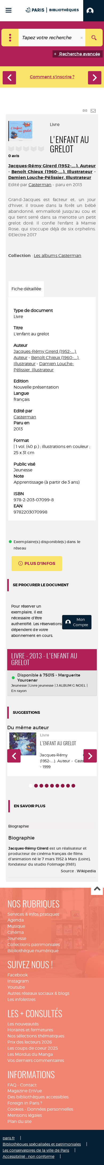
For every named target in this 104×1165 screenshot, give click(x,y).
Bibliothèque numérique (32, 950)
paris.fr (9, 1138)
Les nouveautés (23, 1023)
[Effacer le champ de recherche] (82, 37)
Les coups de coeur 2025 (32, 1048)
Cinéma (15, 932)
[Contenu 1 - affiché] (31, 786)
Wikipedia (86, 871)
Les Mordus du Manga (30, 1054)
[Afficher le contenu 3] (41, 786)
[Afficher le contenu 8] (68, 786)
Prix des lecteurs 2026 (29, 1042)
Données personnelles (50, 1109)
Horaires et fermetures (30, 1029)
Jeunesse (16, 938)
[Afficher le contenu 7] (63, 786)
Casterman (40, 184)
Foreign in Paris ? (24, 1103)
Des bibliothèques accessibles (38, 1096)
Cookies (15, 1109)
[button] (93, 10)
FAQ (11, 1084)
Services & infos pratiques (33, 914)
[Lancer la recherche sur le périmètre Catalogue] (94, 37)
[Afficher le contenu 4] (47, 786)
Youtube (16, 987)
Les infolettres (21, 999)
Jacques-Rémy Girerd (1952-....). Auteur (52, 166)
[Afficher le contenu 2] (36, 786)
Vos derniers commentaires (35, 1060)
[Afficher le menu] (8, 10)
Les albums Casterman (57, 255)
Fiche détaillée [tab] (26, 288)
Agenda (15, 920)
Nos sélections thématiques (35, 1035)
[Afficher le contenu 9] (73, 786)
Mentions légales (24, 1115)
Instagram (18, 981)
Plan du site (19, 1121)
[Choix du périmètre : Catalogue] (10, 37)
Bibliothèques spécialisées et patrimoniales (42, 1144)
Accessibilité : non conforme (28, 1156)
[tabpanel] (52, 411)
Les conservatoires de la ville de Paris (36, 1150)
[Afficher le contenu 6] (57, 786)
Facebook (17, 974)
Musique (16, 926)
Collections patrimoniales (33, 944)
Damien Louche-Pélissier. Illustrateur (49, 177)
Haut (97, 889)
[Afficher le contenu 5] (52, 786)
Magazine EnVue (24, 1090)
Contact (28, 1084)
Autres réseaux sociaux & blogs (38, 993)
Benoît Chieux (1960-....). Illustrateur (52, 171)
